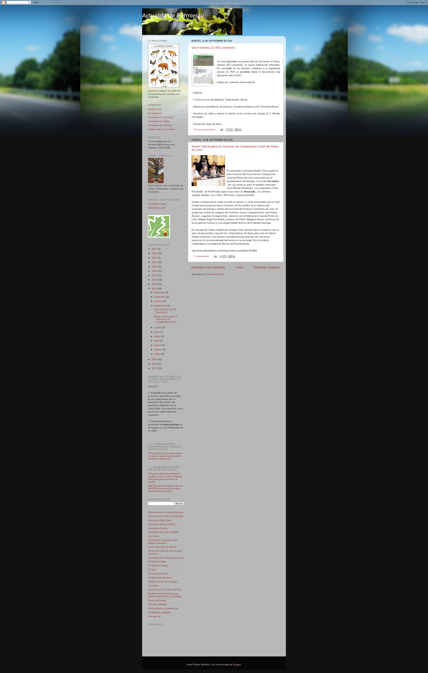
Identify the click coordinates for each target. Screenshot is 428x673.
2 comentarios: (202, 256)
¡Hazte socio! (155, 109)
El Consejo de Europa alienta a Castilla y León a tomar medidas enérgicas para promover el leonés (165, 477)
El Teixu (152, 569)
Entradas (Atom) (215, 274)
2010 (155, 288)
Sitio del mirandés (157, 604)
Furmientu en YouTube (160, 125)
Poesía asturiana (157, 600)
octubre (158, 301)
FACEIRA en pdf (156, 208)
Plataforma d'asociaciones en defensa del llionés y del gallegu (165, 595)
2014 (155, 271)
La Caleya (153, 585)
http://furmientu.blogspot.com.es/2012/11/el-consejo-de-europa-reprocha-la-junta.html (165, 488)
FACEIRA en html (157, 204)
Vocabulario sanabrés (159, 612)
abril (156, 340)
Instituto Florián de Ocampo (162, 581)
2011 (154, 284)
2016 (155, 262)
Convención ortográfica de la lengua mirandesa (163, 541)
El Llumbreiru (155, 113)
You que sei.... (155, 616)
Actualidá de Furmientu (173, 15)
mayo (157, 336)
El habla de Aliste (157, 561)
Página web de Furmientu (161, 129)
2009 (155, 359)
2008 (155, 364)
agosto (158, 327)
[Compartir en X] (233, 129)
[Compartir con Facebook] (236, 129)
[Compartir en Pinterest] (240, 129)
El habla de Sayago (158, 565)
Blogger (237, 664)
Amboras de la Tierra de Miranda (165, 516)
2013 (155, 275)
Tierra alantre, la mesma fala (163, 608)
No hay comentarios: (205, 129)
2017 (155, 257)
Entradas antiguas (267, 267)
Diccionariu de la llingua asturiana (166, 557)
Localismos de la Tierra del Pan (164, 589)
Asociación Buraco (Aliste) (162, 524)
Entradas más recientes (208, 267)
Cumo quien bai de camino (162, 547)
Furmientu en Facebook (160, 117)
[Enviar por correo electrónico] (227, 129)
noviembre (160, 297)
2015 (155, 266)
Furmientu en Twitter (159, 121)
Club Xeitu (153, 536)
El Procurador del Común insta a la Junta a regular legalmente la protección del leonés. (165, 456)
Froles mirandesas (158, 573)
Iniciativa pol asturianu (160, 577)
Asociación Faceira (158, 528)
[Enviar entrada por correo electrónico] (221, 129)
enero (157, 354)
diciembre (159, 292)
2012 (155, 280)
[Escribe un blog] (230, 129)
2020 (155, 253)
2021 (155, 249)
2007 (155, 368)
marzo (158, 345)
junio (157, 332)
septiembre (160, 305)
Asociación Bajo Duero (160, 520)
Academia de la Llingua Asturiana (165, 512)
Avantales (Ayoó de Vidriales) (163, 532)
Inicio (239, 267)
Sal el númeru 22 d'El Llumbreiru (213, 47)
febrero (158, 349)
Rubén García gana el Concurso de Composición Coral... (166, 319)
